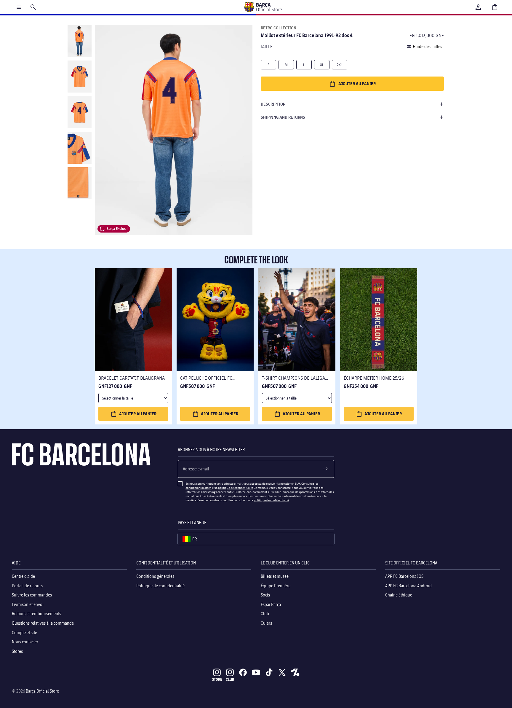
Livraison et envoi (28, 604)
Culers (266, 623)
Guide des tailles (427, 46)
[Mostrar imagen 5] (80, 183)
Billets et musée (275, 576)
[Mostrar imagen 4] (80, 148)
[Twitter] (282, 672)
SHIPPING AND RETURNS (283, 117)
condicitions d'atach (198, 487)
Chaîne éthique (398, 594)
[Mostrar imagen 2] (80, 77)
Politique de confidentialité (160, 585)
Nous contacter (25, 641)
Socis (265, 594)
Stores (17, 650)
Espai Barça (271, 604)
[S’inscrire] (325, 469)
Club (265, 613)
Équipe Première (275, 585)
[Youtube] (256, 672)
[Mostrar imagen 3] (80, 112)
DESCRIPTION (273, 103)
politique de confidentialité (235, 487)
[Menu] (19, 7)
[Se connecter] (478, 7)
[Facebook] (243, 672)
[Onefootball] (295, 672)
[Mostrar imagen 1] (80, 41)
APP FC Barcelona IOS (404, 576)
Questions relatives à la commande (43, 623)
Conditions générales (155, 576)
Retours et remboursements (36, 613)
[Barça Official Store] (263, 7)
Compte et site (24, 632)
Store (217, 679)
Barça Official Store (42, 690)
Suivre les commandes (32, 594)
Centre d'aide (23, 576)
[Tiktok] (269, 672)
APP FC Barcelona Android (408, 585)
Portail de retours (27, 585)
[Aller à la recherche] (33, 7)
